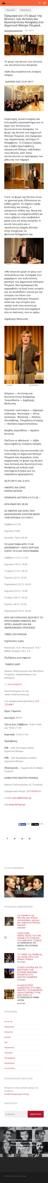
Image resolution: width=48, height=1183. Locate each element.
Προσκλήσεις (9, 1063)
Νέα (6, 1042)
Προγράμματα (9, 1058)
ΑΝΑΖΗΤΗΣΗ (35, 1114)
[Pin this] (29, 838)
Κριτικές (7, 1037)
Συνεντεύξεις (9, 1068)
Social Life (8, 1021)
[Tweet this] (14, 838)
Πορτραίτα (8, 1053)
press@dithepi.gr (21, 797)
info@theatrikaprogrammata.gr (16, 1094)
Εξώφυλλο (10, 10)
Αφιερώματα (9, 1027)
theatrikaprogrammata (13, 30)
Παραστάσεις (25, 10)
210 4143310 (14, 684)
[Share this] (7, 838)
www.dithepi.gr (17, 804)
